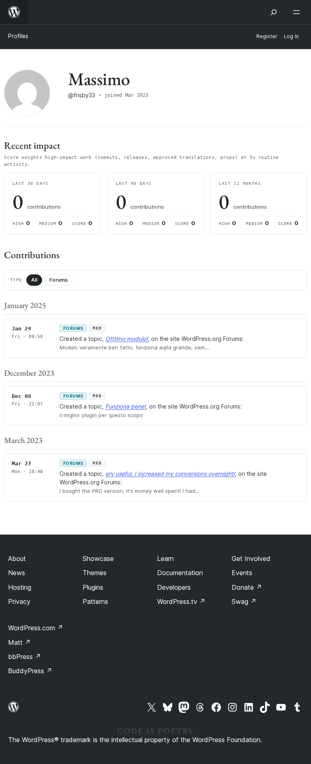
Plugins (93, 587)
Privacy (19, 601)
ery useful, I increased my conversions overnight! (170, 473)
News (16, 573)
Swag (244, 601)
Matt (19, 642)
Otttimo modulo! (126, 338)
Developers (174, 587)
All (34, 280)
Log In (291, 36)
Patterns (95, 601)
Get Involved (251, 558)
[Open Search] (273, 12)
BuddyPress (30, 671)
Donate (247, 587)
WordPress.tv (181, 601)
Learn (165, 558)
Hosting (19, 587)
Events (242, 573)
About (17, 558)
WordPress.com (35, 628)
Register (266, 36)
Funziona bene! (125, 406)
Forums (58, 280)
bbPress (24, 657)
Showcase (98, 558)
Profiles (18, 35)
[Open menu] (298, 12)
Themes (95, 573)
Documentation (180, 573)
